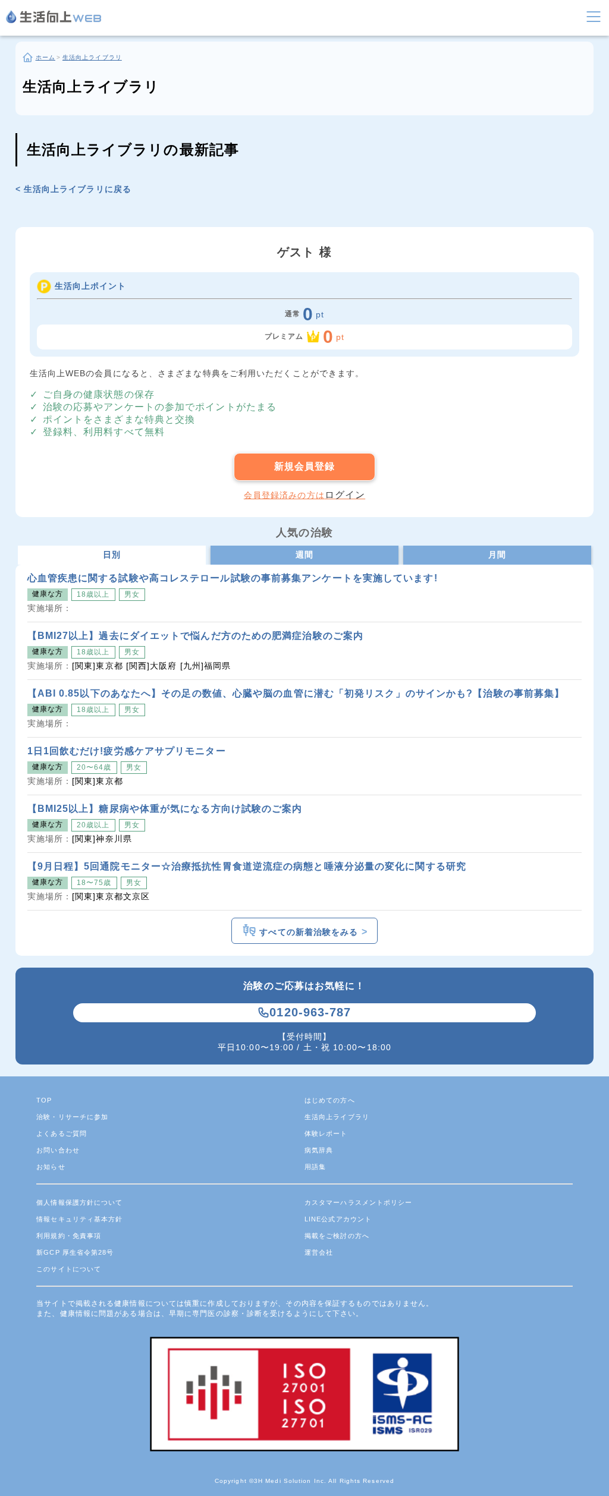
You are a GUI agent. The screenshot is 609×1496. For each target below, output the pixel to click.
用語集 (315, 1166)
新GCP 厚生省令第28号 (75, 1252)
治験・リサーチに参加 (72, 1116)
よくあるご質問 (61, 1133)
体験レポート (326, 1133)
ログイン (345, 495)
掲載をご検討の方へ (336, 1235)
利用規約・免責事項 (68, 1235)
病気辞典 (318, 1150)
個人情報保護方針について (79, 1202)
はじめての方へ (329, 1100)
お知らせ (50, 1166)
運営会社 (318, 1252)
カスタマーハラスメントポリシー (358, 1202)
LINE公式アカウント (338, 1219)
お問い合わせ (58, 1150)
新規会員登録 (304, 466)
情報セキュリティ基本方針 (79, 1219)
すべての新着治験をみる (311, 932)
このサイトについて (68, 1269)
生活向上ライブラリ (336, 1116)
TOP (44, 1100)
